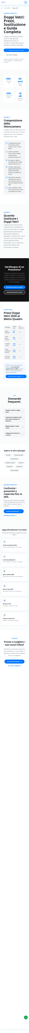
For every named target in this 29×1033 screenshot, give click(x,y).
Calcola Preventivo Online (14, 292)
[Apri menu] (26, 2)
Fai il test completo (14, 666)
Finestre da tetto (18, 455)
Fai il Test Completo (12, 55)
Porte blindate (14, 470)
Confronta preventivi (12, 511)
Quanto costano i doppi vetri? (13, 411)
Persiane (21, 462)
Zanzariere (19, 466)
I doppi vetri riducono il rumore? (13, 434)
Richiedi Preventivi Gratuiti (16, 50)
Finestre (8, 455)
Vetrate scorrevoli (10, 462)
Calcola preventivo (9, 515)
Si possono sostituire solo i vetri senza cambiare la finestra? (14, 419)
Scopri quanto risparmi (15, 376)
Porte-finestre (14, 459)
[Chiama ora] (26, 1017)
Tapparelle (9, 466)
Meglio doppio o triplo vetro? (12, 427)
